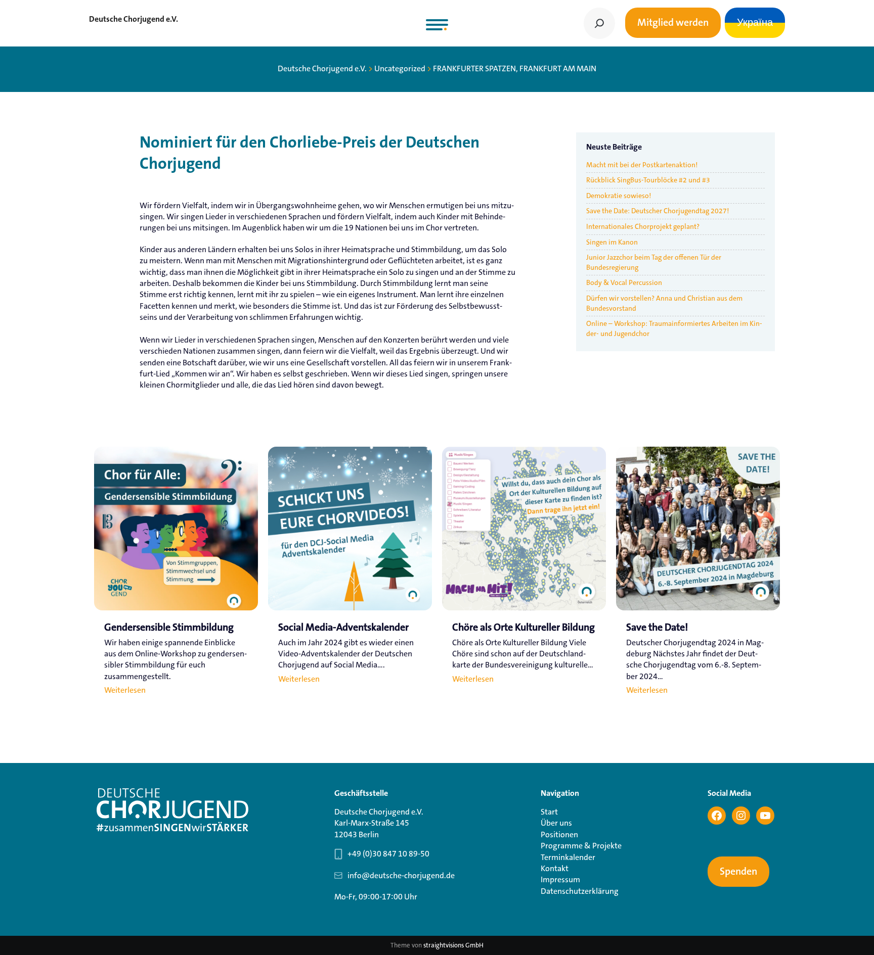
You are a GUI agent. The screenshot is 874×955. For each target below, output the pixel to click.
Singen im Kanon (612, 242)
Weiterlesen (125, 690)
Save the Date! (657, 627)
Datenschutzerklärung (580, 891)
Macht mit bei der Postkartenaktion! (641, 164)
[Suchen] (599, 23)
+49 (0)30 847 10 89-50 (388, 853)
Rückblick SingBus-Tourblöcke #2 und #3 (648, 179)
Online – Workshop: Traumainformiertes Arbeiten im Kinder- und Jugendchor (674, 328)
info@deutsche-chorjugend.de (401, 875)
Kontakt (555, 868)
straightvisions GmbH (453, 945)
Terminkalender (568, 857)
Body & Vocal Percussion (624, 282)
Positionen (559, 834)
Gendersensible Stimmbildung (169, 627)
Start (549, 811)
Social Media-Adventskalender (343, 627)
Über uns (556, 823)
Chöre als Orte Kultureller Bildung (523, 627)
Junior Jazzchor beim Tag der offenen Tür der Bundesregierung (653, 262)
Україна (755, 22)
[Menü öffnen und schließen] (437, 25)
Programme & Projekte (581, 845)
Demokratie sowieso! (618, 195)
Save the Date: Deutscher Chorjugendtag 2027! (657, 210)
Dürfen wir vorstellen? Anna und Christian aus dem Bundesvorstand (664, 303)
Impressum (560, 879)
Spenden (738, 871)
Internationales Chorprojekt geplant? (643, 226)
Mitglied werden (673, 22)
